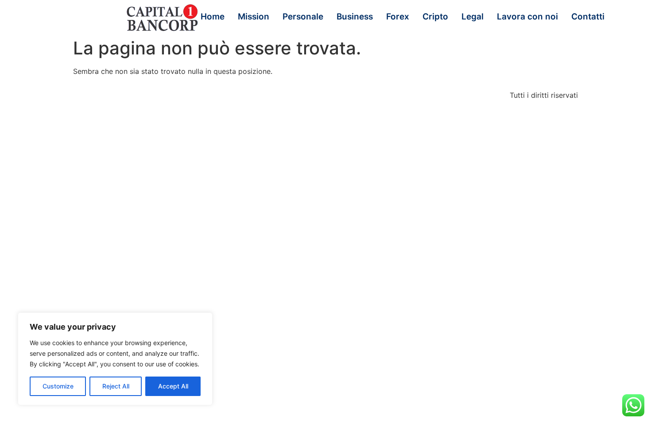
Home (213, 17)
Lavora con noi (527, 17)
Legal (472, 17)
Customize (58, 386)
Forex (397, 17)
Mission (253, 17)
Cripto (435, 17)
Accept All (173, 386)
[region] (115, 358)
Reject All (115, 386)
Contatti (587, 17)
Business (355, 17)
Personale (303, 17)
